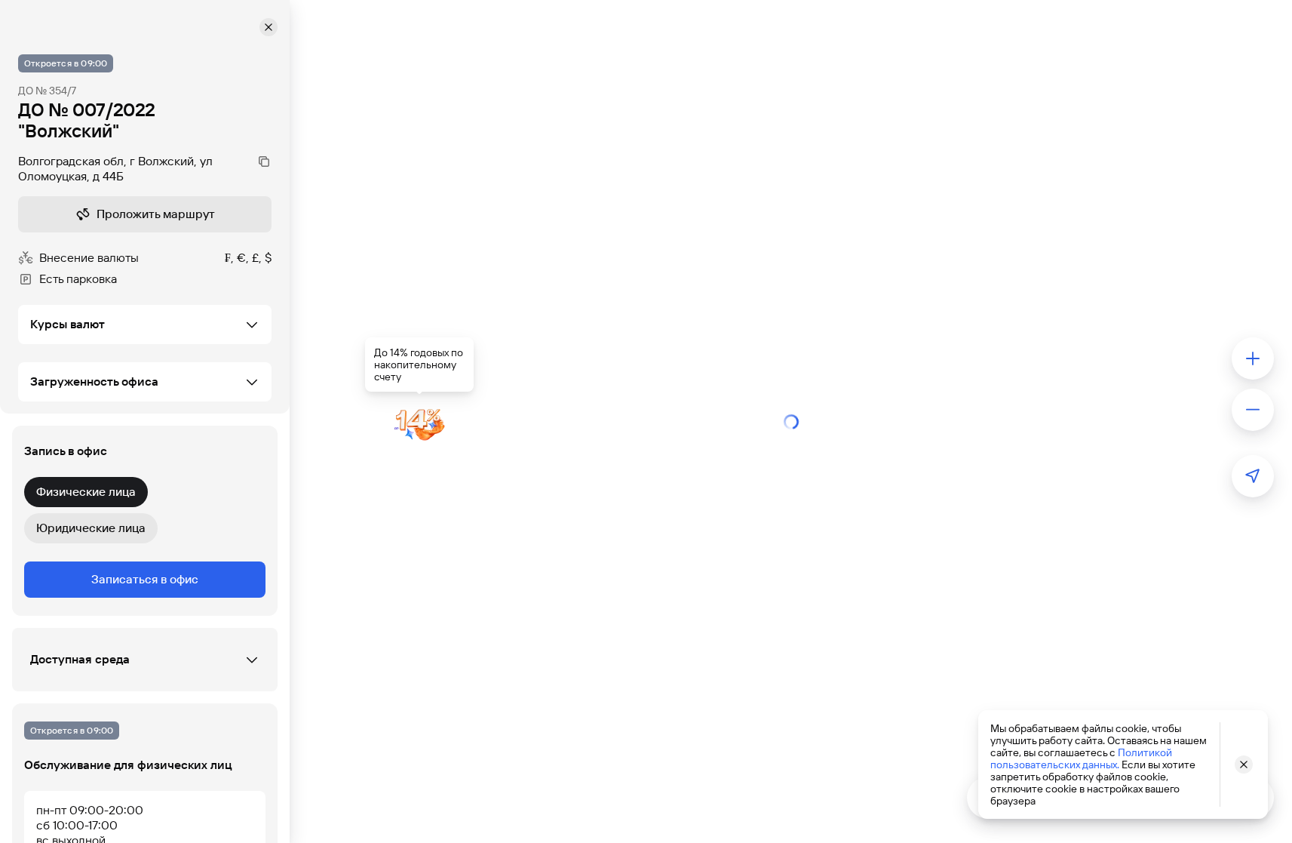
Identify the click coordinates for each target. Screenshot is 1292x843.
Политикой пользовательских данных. (1081, 758)
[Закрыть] (268, 27)
